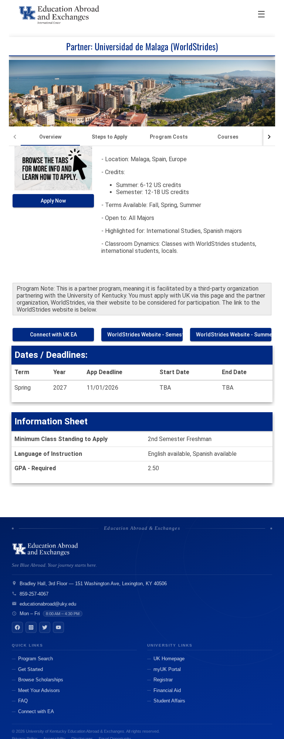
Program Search (35, 658)
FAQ (23, 701)
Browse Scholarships (40, 679)
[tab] (50, 137)
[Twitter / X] (44, 627)
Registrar (163, 679)
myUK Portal (167, 669)
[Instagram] (31, 627)
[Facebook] (17, 627)
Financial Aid (167, 690)
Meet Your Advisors (39, 690)
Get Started (30, 669)
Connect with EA (36, 711)
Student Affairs (169, 701)
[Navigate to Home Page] (59, 15)
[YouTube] (58, 627)
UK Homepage (169, 658)
